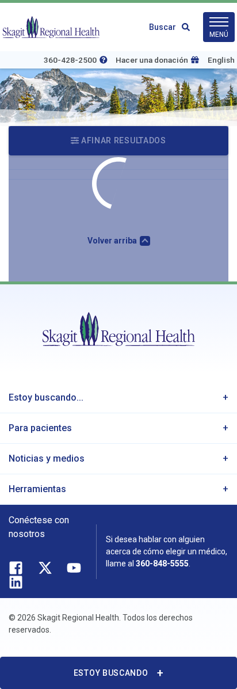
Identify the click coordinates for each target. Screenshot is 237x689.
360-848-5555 (162, 563)
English (221, 59)
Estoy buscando (111, 672)
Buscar (162, 27)
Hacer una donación (152, 59)
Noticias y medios (47, 458)
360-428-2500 (70, 59)
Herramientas (37, 489)
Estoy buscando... (46, 397)
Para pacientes (40, 427)
